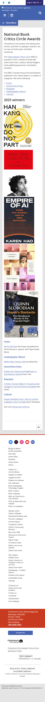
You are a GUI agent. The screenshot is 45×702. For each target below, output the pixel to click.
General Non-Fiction (14, 86)
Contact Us (20, 633)
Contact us (12, 593)
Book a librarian (14, 494)
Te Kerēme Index (14, 543)
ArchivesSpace (14, 522)
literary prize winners (20, 407)
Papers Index (13, 540)
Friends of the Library (16, 575)
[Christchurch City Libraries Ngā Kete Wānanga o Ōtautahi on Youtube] (27, 442)
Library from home (15, 550)
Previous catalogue (15, 519)
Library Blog (12, 457)
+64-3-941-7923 (14, 625)
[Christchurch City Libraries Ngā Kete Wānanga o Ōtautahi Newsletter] (33, 442)
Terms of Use (15, 668)
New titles (12, 454)
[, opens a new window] (15, 644)
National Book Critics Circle (19, 57)
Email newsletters (15, 451)
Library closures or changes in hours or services (15, 562)
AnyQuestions (13, 598)
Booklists (11, 459)
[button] (3, 2)
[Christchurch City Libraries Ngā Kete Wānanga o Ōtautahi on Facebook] (11, 442)
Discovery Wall (14, 532)
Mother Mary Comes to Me (15, 362)
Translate (37, 659)
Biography (10, 89)
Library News (13, 462)
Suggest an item (14, 477)
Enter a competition (15, 506)
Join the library (13, 472)
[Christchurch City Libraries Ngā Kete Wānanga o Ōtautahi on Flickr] (16, 442)
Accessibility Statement (22, 671)
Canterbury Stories (15, 524)
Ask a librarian (13, 483)
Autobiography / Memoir (16, 92)
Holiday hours (13, 557)
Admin (10, 465)
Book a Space (13, 491)
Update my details (15, 475)
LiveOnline (12, 596)
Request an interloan (16, 480)
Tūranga (11, 581)
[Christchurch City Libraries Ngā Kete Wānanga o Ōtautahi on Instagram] (22, 442)
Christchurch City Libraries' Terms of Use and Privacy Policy (23, 649)
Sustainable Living (15, 578)
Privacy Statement (28, 668)
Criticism (10, 94)
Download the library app (17, 516)
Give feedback (13, 601)
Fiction (9, 83)
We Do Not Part (10, 347)
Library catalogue (14, 513)
